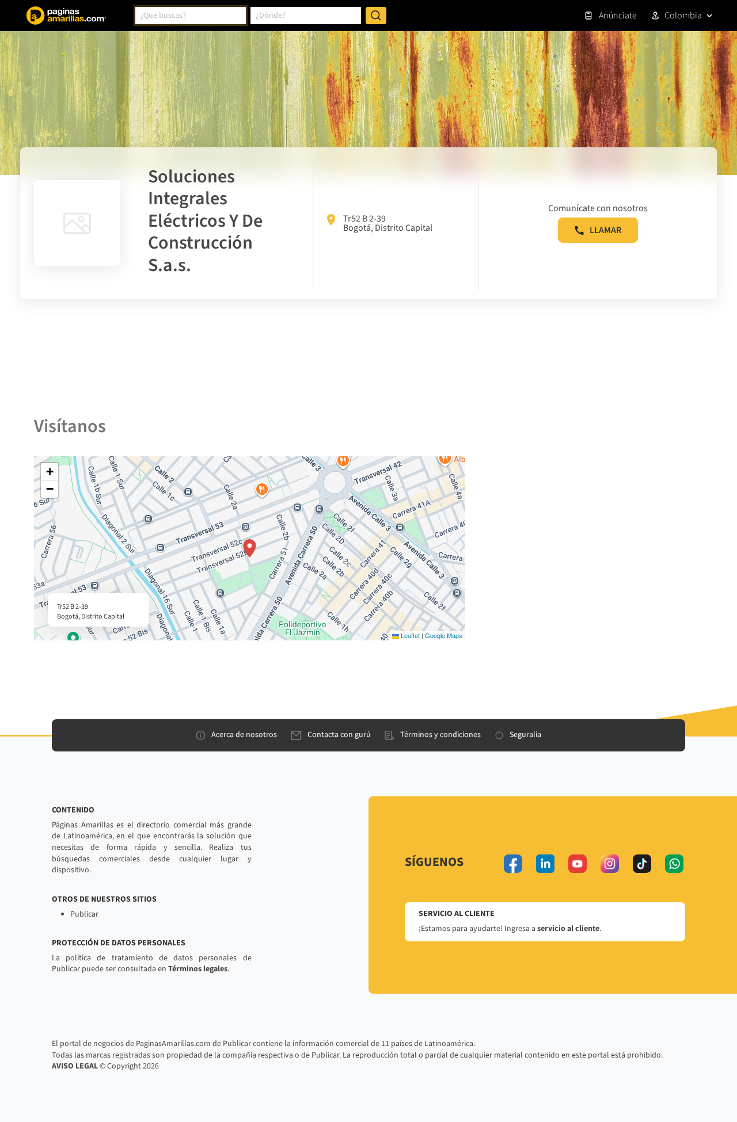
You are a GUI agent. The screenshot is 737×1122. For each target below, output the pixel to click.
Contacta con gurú (339, 735)
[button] (249, 548)
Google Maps (443, 635)
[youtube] (577, 863)
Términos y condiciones (440, 735)
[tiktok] (642, 863)
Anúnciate (618, 15)
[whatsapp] (674, 863)
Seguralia (525, 735)
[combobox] (190, 15)
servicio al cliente (568, 928)
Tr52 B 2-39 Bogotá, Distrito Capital (387, 223)
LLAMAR (605, 230)
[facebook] (513, 863)
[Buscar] (376, 15)
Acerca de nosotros (244, 735)
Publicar (84, 914)
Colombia (683, 15)
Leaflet (409, 635)
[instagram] (610, 863)
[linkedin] (545, 863)
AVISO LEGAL (75, 1066)
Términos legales (197, 969)
